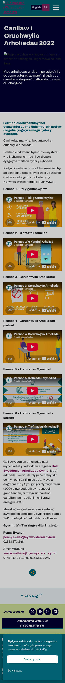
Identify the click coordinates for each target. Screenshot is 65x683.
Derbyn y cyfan (32, 659)
